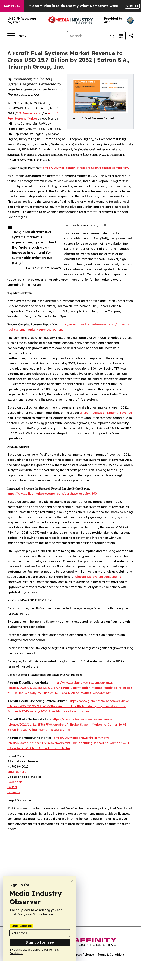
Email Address (21, 926)
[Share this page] (131, 35)
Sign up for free (40, 942)
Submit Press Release (79, 954)
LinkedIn (13, 792)
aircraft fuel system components (98, 577)
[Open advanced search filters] (121, 35)
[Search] (112, 35)
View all (132, 6)
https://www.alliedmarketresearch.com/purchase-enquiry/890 (52, 493)
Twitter (12, 787)
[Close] (71, 881)
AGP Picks (12, 6)
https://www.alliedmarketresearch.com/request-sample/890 (86, 168)
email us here (16, 771)
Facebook (14, 782)
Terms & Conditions (111, 954)
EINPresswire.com (29, 113)
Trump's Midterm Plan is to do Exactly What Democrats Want (66, 6)
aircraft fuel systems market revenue (106, 412)
